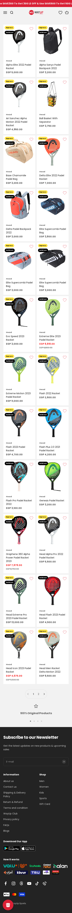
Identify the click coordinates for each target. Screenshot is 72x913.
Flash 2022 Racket (49, 393)
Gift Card (44, 804)
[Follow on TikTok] (37, 883)
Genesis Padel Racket (51, 500)
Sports (43, 798)
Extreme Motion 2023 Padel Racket (18, 395)
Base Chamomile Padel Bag (16, 177)
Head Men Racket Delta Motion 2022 (49, 670)
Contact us (10, 786)
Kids (41, 792)
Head (9, 60)
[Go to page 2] (44, 694)
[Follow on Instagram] (13, 883)
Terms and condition (15, 808)
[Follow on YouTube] (29, 883)
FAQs (6, 825)
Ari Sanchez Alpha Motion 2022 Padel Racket (16, 122)
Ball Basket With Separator (48, 120)
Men (41, 781)
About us (8, 781)
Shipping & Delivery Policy (14, 794)
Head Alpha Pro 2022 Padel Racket (51, 555)
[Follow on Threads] (21, 883)
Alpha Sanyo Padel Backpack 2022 (50, 66)
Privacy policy (11, 819)
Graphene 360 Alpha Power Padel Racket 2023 (18, 557)
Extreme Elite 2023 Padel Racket (50, 338)
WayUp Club (10, 813)
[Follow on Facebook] (5, 883)
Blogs (6, 830)
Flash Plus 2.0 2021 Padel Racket (49, 448)
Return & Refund (13, 802)
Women (44, 786)
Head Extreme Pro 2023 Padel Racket (16, 616)
